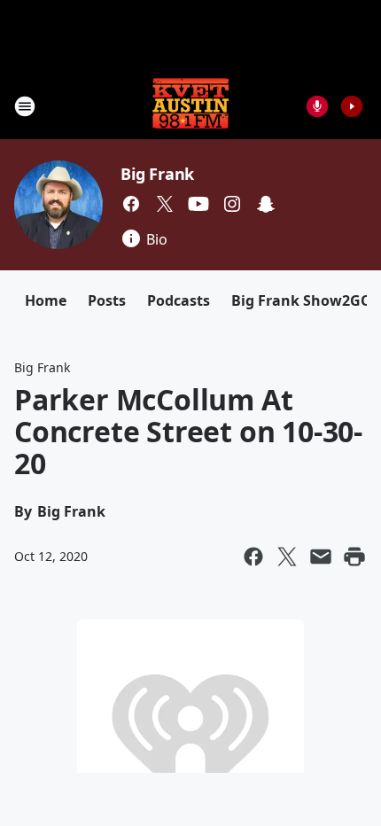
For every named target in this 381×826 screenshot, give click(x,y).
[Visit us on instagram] (232, 203)
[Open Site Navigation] (24, 106)
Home (45, 300)
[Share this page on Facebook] (253, 556)
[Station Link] (190, 106)
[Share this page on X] (287, 556)
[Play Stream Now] (351, 106)
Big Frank (157, 173)
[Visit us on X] (164, 203)
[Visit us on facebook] (131, 203)
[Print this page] (354, 556)
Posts (107, 300)
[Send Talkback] (317, 106)
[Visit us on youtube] (198, 203)
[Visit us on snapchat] (265, 203)
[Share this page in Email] (320, 556)
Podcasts (178, 300)
